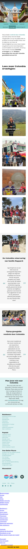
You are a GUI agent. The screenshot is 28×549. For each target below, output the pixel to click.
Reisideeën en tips (5, 533)
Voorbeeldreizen (14, 24)
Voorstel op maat (13, 547)
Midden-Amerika (5, 501)
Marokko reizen (6, 439)
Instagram (8, 485)
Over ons (2, 543)
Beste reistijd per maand (8, 447)
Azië (1, 497)
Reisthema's (3, 508)
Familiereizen (4, 520)
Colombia (6, 24)
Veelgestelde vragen (7, 465)
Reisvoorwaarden (6, 463)
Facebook (2, 485)
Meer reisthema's (6, 429)
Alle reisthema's (4, 525)
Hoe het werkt (4, 541)
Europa (2, 495)
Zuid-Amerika (4, 504)
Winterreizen (5, 422)
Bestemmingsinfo (21, 27)
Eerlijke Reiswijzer (6, 455)
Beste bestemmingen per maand (9, 535)
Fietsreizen (5, 421)
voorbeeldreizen (13, 400)
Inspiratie (22, 24)
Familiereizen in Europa (8, 424)
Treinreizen (5, 426)
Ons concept (5, 457)
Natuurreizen (4, 518)
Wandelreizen (5, 419)
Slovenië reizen (6, 442)
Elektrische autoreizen (7, 427)
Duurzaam (5, 27)
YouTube (5, 485)
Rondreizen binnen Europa (9, 416)
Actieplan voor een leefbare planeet (11, 452)
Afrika (1, 499)
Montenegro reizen (7, 440)
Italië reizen (5, 437)
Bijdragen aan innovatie (8, 454)
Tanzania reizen (6, 445)
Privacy (12, 483)
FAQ (8, 483)
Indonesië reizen (6, 436)
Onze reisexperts (6, 460)
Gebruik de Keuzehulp (6, 531)
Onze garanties (6, 458)
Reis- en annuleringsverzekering (10, 461)
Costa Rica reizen (6, 434)
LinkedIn (10, 485)
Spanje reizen (5, 444)
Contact (4, 483)
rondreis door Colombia (17, 35)
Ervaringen (12, 27)
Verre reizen (5, 418)
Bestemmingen (4, 493)
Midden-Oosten (4, 502)
